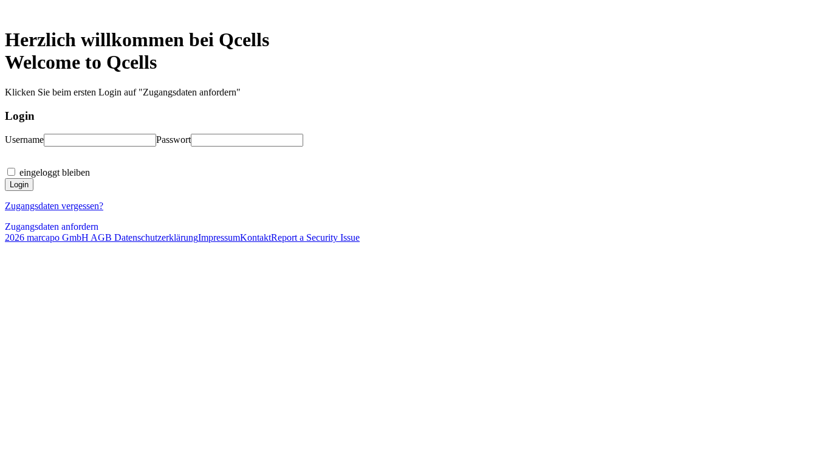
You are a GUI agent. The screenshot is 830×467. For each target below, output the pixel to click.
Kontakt (255, 237)
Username (24, 139)
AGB (100, 237)
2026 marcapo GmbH (47, 237)
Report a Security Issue (315, 237)
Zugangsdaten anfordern (51, 226)
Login (19, 184)
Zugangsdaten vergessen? (54, 206)
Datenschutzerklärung (155, 237)
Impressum (219, 237)
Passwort (173, 139)
